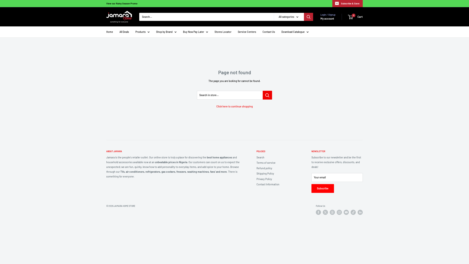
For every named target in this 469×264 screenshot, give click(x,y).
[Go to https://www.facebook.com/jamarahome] (318, 212)
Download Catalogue (293, 31)
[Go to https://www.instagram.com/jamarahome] (339, 212)
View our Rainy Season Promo (121, 3)
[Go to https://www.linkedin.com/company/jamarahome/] (360, 212)
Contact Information (267, 184)
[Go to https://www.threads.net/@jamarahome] (332, 212)
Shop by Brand (164, 31)
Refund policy (264, 168)
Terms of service (266, 162)
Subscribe (322, 188)
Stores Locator (223, 31)
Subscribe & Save (350, 3)
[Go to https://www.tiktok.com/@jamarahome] (353, 212)
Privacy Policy (264, 179)
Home (109, 31)
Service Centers (247, 31)
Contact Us (269, 31)
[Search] (308, 17)
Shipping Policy (265, 173)
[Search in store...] (267, 95)
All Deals (124, 31)
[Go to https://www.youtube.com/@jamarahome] (346, 212)
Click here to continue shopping (234, 106)
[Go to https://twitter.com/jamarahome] (325, 212)
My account (327, 18)
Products (140, 31)
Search (260, 157)
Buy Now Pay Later (193, 31)
